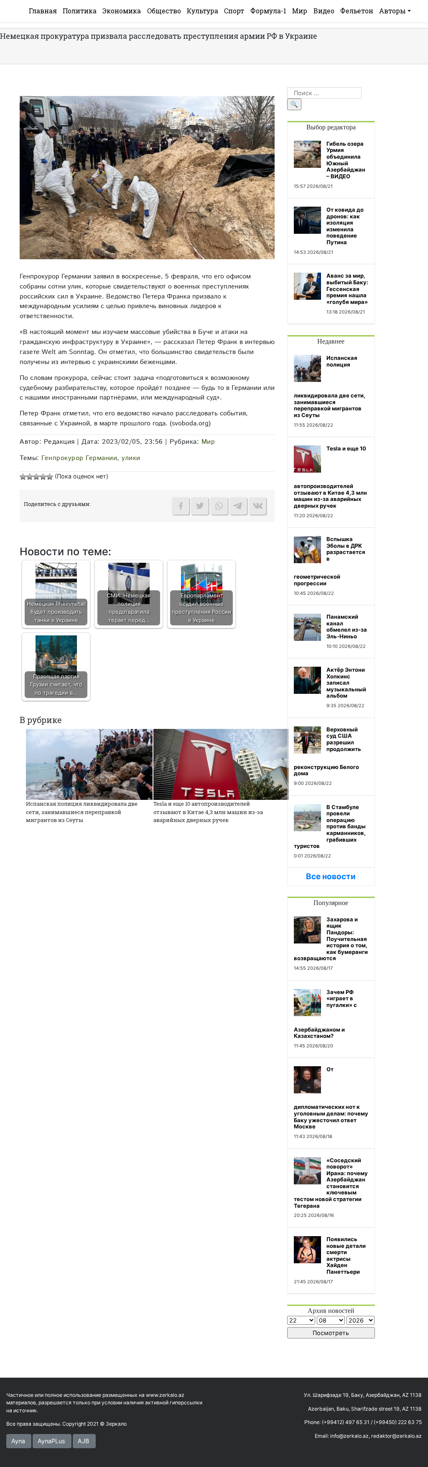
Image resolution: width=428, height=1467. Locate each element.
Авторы (392, 10)
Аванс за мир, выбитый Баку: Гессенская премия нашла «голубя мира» (347, 288)
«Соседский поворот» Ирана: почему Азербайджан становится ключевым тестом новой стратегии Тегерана (331, 1183)
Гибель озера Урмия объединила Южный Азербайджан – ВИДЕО (345, 160)
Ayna (18, 1440)
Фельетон (356, 10)
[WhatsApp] (219, 506)
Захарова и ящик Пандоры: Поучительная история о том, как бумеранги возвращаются (331, 939)
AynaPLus (51, 1440)
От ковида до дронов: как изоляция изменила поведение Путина (345, 225)
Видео (323, 10)
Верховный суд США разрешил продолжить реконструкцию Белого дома (327, 751)
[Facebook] (180, 506)
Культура (202, 10)
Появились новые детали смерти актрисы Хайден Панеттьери (346, 1255)
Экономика (121, 10)
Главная (43, 10)
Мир (299, 10)
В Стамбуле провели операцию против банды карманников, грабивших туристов (330, 827)
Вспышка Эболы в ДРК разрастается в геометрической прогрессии (329, 561)
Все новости (331, 876)
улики (131, 458)
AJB (83, 1440)
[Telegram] (238, 506)
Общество (164, 10)
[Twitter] (200, 506)
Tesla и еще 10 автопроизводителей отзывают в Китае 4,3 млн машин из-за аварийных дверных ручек (208, 812)
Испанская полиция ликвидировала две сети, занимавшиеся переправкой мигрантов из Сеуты (82, 812)
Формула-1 (268, 10)
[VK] (257, 506)
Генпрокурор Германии (79, 458)
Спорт (234, 10)
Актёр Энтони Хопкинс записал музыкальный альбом (346, 682)
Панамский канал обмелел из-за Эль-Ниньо (346, 626)
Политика (80, 10)
